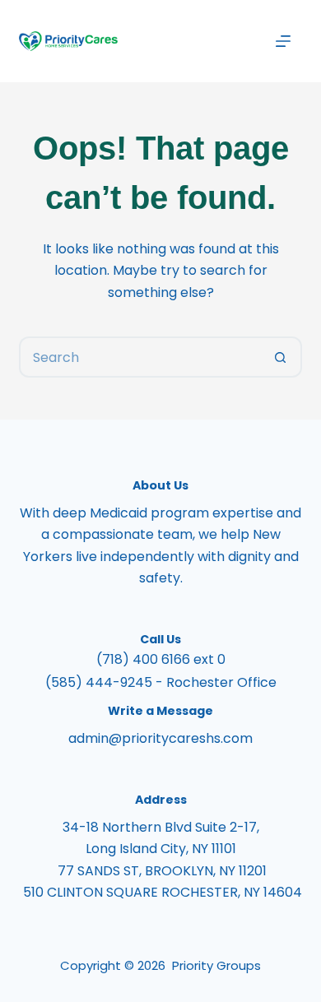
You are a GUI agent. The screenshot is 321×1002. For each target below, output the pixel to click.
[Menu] (283, 41)
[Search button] (281, 357)
